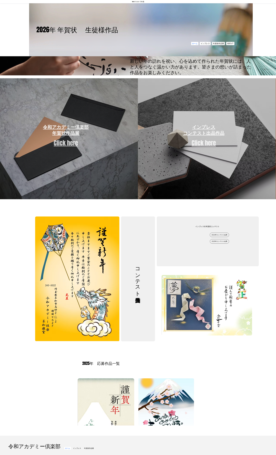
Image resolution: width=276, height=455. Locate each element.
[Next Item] (193, 402)
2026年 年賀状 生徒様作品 (77, 29)
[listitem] (69, 138)
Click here (66, 143)
